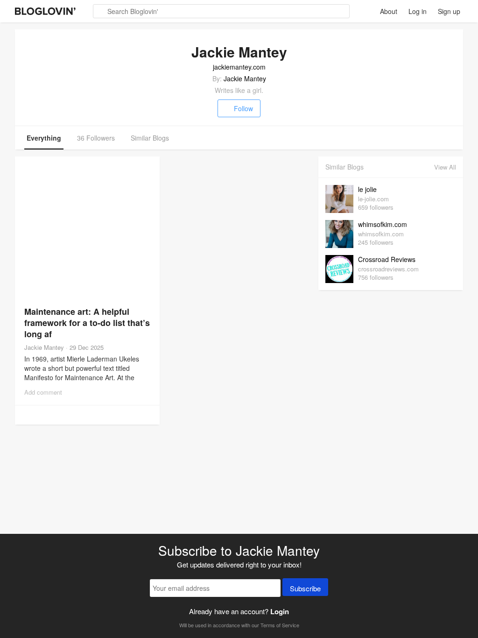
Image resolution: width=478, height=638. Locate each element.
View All (445, 167)
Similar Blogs (150, 137)
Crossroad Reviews (386, 259)
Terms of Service (279, 625)
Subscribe (305, 588)
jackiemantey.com (239, 66)
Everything (44, 137)
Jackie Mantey (245, 78)
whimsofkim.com (382, 224)
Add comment (43, 392)
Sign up (449, 11)
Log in (417, 11)
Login (279, 611)
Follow (243, 108)
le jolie (367, 189)
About (388, 11)
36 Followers (96, 137)
